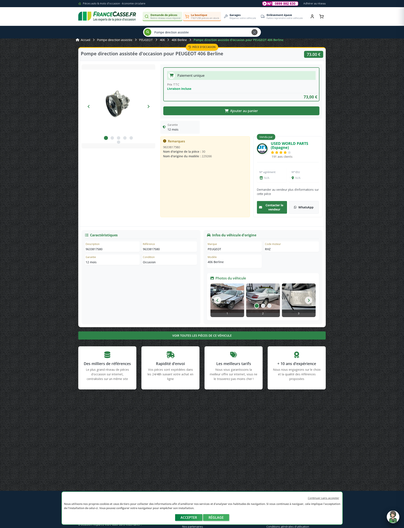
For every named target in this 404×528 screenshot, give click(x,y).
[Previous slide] (88, 106)
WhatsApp (306, 207)
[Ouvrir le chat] (393, 519)
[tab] (105, 137)
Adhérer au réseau (314, 3)
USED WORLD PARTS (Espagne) (289, 145)
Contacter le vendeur (274, 207)
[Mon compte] (312, 16)
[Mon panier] (321, 16)
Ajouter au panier (244, 111)
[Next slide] (148, 106)
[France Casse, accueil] (107, 16)
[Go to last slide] (217, 300)
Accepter (189, 517)
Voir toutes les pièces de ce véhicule (202, 335)
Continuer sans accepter (323, 498)
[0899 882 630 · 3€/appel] (280, 3)
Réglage (216, 517)
